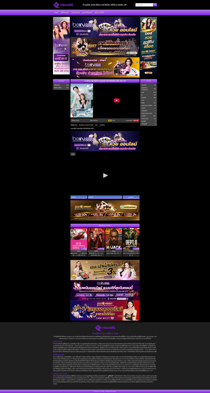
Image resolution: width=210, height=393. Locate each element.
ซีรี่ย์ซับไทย (74, 125)
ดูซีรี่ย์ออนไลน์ (65, 12)
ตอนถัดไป (131, 197)
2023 (77, 120)
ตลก (96, 125)
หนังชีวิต (102, 125)
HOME (56, 12)
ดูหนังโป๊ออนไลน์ (87, 12)
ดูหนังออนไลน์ (75, 12)
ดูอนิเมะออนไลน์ (99, 12)
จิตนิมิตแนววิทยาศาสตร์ (86, 125)
